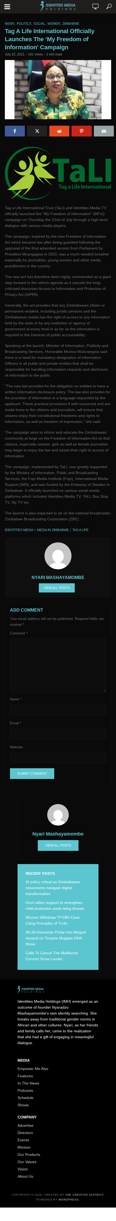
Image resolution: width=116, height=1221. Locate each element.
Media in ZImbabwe (53, 530)
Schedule (25, 1098)
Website (16, 747)
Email (15, 723)
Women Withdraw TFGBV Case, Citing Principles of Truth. (53, 920)
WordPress (69, 1199)
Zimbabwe (70, 24)
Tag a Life (80, 530)
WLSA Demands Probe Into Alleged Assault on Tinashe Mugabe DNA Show (56, 938)
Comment (19, 633)
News (10, 24)
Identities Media (19, 530)
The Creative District (84, 1194)
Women (53, 24)
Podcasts (25, 1090)
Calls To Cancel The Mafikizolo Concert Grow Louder (52, 956)
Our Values (27, 1162)
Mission (24, 1147)
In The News (28, 1083)
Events (23, 1140)
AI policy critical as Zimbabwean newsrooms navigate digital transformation (53, 888)
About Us (25, 1176)
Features (25, 1076)
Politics (24, 24)
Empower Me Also (33, 1068)
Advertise (25, 1125)
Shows (23, 1105)
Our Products (29, 1154)
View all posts (57, 588)
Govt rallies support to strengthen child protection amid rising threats (55, 905)
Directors (25, 1133)
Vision (23, 1169)
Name (16, 699)
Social (39, 24)
